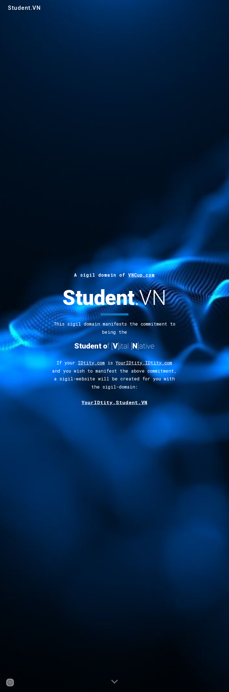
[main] (115, 274)
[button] (114, 682)
